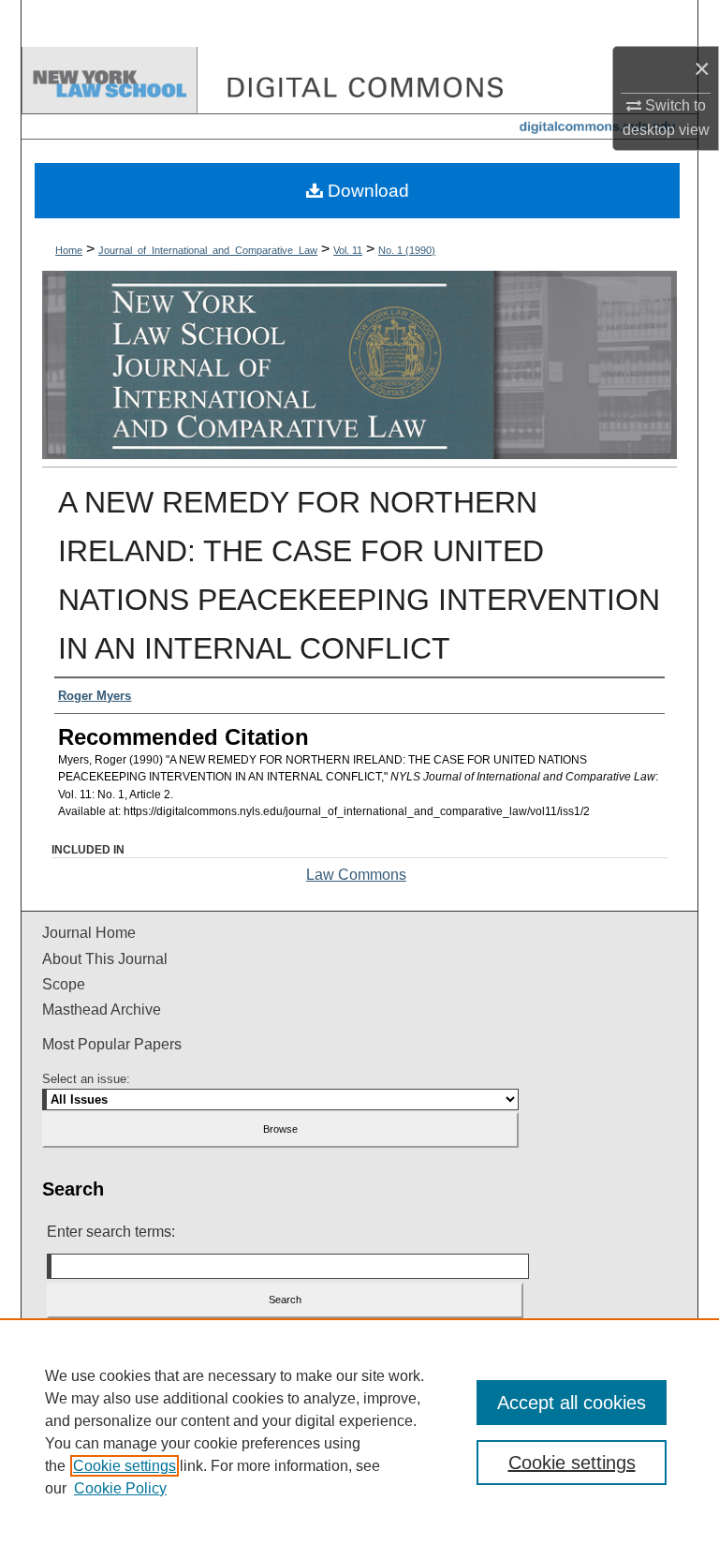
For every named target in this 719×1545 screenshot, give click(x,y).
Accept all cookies (571, 1402)
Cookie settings (124, 1466)
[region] (359, 1431)
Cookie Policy (120, 1488)
